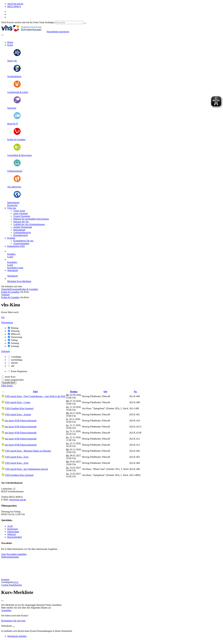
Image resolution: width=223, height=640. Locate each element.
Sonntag (15, 346)
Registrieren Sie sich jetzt (13, 620)
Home (10, 42)
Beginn (73, 391)
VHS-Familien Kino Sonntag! (19, 408)
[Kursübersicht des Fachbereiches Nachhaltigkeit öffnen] (17, 71)
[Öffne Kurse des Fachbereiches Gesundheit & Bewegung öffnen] (17, 150)
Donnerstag (16, 337)
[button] (12, 205)
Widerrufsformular (10, 557)
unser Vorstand (20, 213)
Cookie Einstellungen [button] (11, 585)
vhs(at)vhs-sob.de (17, 499)
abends (14, 363)
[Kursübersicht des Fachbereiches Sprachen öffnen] (17, 103)
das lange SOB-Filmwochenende (21, 420)
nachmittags (16, 359)
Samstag (15, 343)
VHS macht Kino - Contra (17, 402)
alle (12, 366)
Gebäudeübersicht (22, 232)
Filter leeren (7, 385)
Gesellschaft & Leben (17, 92)
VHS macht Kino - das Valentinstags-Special (26, 469)
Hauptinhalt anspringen (58, 31)
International (13, 202)
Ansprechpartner (21, 243)
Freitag (14, 340)
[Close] (13, 626)
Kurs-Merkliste (24, 281)
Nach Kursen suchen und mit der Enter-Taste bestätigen (27, 22)
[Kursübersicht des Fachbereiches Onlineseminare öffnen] (17, 166)
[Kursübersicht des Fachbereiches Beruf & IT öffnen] (17, 118)
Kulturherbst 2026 (16, 246)
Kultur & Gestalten (16, 139)
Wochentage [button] (7, 322)
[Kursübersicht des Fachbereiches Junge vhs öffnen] (17, 55)
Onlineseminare (14, 171)
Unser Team (19, 210)
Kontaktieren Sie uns (23, 240)
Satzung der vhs (21, 221)
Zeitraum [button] (5, 351)
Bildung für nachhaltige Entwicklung (31, 219)
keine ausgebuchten (14, 379)
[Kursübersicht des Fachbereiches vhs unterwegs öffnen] (17, 181)
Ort (105, 391)
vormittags (16, 356)
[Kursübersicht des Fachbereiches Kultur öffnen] (17, 134)
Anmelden (6, 610)
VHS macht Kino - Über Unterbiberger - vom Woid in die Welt (35, 396)
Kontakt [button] (11, 238)
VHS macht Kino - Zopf (16, 463)
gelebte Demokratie (22, 227)
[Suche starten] (85, 23)
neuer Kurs (10, 376)
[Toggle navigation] (2, 35)
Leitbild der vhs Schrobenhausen (29, 224)
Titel (35, 391)
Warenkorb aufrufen (17, 636)
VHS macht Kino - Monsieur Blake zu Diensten (28, 451)
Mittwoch (15, 334)
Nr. (135, 391)
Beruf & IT (12, 123)
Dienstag (15, 331)
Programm (15, 289)
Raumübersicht (20, 235)
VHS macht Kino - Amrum (18, 414)
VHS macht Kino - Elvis (17, 457)
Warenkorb (12, 270)
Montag (14, 328)
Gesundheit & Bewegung (19, 155)
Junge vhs (12, 60)
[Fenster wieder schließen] (2, 600)
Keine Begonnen (19, 371)
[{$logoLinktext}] (24, 31)
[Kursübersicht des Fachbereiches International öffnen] (17, 197)
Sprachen (11, 108)
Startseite (5, 289)
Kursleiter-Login (15, 267)
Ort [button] (2, 317)
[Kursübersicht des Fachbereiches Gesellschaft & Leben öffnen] (17, 87)
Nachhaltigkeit (14, 76)
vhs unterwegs (14, 186)
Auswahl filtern (8, 383)
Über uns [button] (11, 208)
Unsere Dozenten (21, 216)
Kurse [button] (10, 45)
